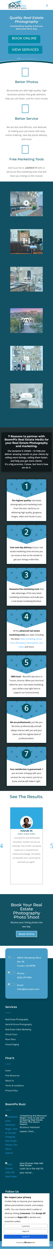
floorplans (21, 642)
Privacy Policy (11, 1090)
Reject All (25, 1231)
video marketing (27, 639)
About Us (9, 1080)
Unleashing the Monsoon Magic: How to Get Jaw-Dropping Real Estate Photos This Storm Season (33, 1119)
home (8, 1070)
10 (35, 58)
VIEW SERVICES (25, 52)
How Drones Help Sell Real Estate (31, 1164)
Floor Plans (10, 1039)
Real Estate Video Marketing (18, 1029)
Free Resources (12, 1075)
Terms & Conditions (14, 1085)
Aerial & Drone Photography (18, 1024)
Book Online (26, 934)
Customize (26, 1226)
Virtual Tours (11, 1034)
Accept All (25, 1236)
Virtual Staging (12, 1044)
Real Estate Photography (16, 1019)
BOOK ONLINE (24, 41)
